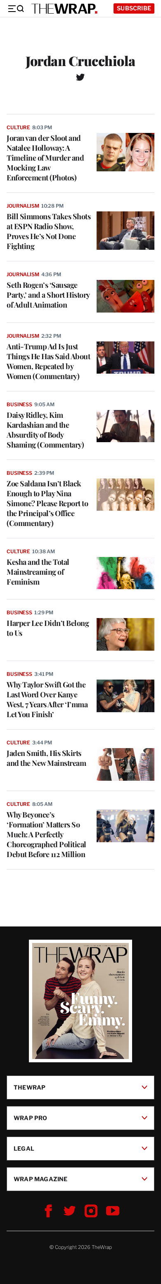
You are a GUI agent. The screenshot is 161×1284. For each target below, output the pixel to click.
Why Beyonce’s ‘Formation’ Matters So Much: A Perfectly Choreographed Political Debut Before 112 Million (46, 834)
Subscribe (134, 8)
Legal (24, 1148)
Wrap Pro (30, 1117)
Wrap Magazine (41, 1178)
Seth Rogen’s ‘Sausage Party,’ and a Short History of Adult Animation (48, 295)
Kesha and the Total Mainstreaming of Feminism (38, 572)
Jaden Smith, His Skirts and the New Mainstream (46, 758)
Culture (18, 127)
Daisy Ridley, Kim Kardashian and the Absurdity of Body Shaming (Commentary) (45, 430)
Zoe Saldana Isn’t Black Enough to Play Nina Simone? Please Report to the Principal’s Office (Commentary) (47, 503)
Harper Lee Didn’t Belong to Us (48, 628)
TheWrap (29, 1087)
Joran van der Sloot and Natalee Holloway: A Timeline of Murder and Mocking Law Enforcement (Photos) (45, 157)
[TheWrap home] (64, 9)
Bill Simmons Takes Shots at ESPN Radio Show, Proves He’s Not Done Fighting (48, 231)
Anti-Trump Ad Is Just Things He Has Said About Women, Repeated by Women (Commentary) (48, 361)
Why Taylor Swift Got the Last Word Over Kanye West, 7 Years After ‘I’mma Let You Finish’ (47, 699)
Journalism (23, 206)
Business (19, 404)
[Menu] (16, 9)
